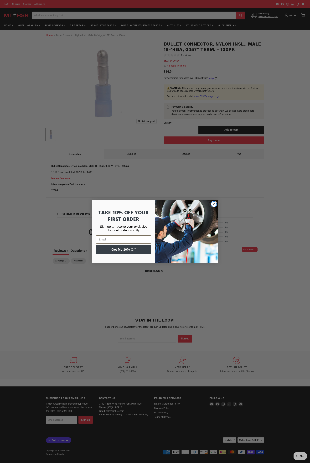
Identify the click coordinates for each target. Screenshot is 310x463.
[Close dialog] (214, 204)
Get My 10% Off (123, 249)
